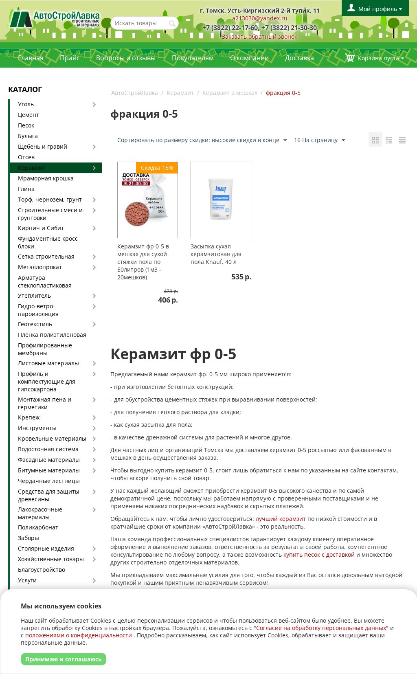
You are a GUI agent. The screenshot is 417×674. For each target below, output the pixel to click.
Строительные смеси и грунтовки (50, 214)
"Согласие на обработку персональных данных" (321, 628)
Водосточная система (48, 449)
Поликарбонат (38, 527)
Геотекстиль (35, 324)
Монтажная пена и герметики (44, 403)
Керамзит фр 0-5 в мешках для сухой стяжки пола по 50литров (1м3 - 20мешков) (143, 261)
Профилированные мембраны (45, 349)
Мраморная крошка (46, 178)
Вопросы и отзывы (126, 57)
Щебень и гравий (42, 146)
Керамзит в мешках (229, 93)
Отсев (26, 157)
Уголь (26, 104)
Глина (26, 189)
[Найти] (173, 23)
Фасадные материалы (49, 459)
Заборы (28, 538)
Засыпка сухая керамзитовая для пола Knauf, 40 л (216, 254)
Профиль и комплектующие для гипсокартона (46, 381)
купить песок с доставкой (319, 554)
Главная (31, 57)
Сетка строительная (46, 256)
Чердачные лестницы (49, 481)
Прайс (70, 57)
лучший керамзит (281, 519)
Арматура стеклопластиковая (45, 281)
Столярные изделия (46, 548)
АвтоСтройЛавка (134, 93)
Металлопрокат (40, 267)
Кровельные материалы (52, 438)
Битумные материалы (49, 470)
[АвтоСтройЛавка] (55, 18)
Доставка (299, 57)
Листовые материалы (48, 363)
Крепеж (29, 417)
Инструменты (37, 428)
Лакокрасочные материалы (40, 513)
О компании (249, 57)
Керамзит (31, 167)
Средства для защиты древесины (48, 495)
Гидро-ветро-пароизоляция (38, 310)
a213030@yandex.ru (260, 18)
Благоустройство (41, 569)
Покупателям (193, 57)
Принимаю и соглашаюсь (63, 659)
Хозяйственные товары (51, 559)
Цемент (28, 115)
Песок (26, 125)
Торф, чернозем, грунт (50, 199)
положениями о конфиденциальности (78, 635)
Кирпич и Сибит (41, 228)
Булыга (28, 136)
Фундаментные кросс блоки (48, 242)
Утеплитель (34, 295)
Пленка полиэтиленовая (52, 334)
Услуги (27, 580)
